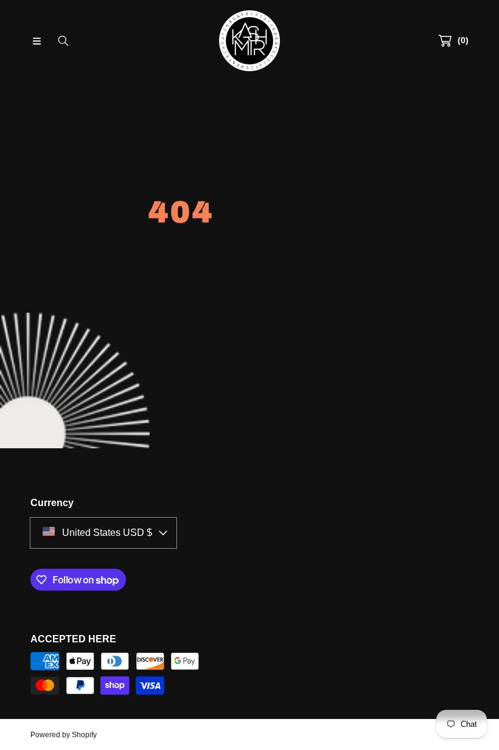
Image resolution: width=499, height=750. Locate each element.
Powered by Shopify (63, 735)
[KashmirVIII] (249, 40)
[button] (36, 40)
